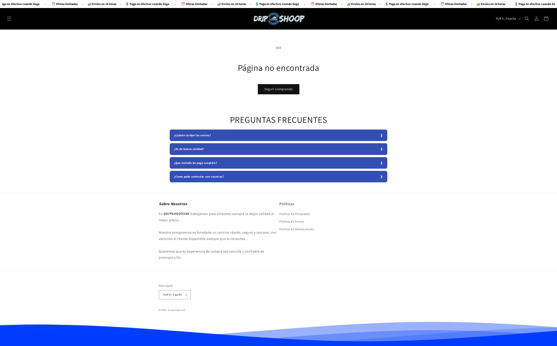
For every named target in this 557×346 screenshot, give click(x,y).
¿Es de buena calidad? (189, 149)
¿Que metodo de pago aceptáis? (195, 163)
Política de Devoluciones (296, 229)
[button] (9, 18)
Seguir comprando (278, 89)
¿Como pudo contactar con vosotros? (199, 176)
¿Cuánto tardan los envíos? (192, 135)
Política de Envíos (291, 221)
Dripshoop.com (176, 309)
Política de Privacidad (294, 214)
